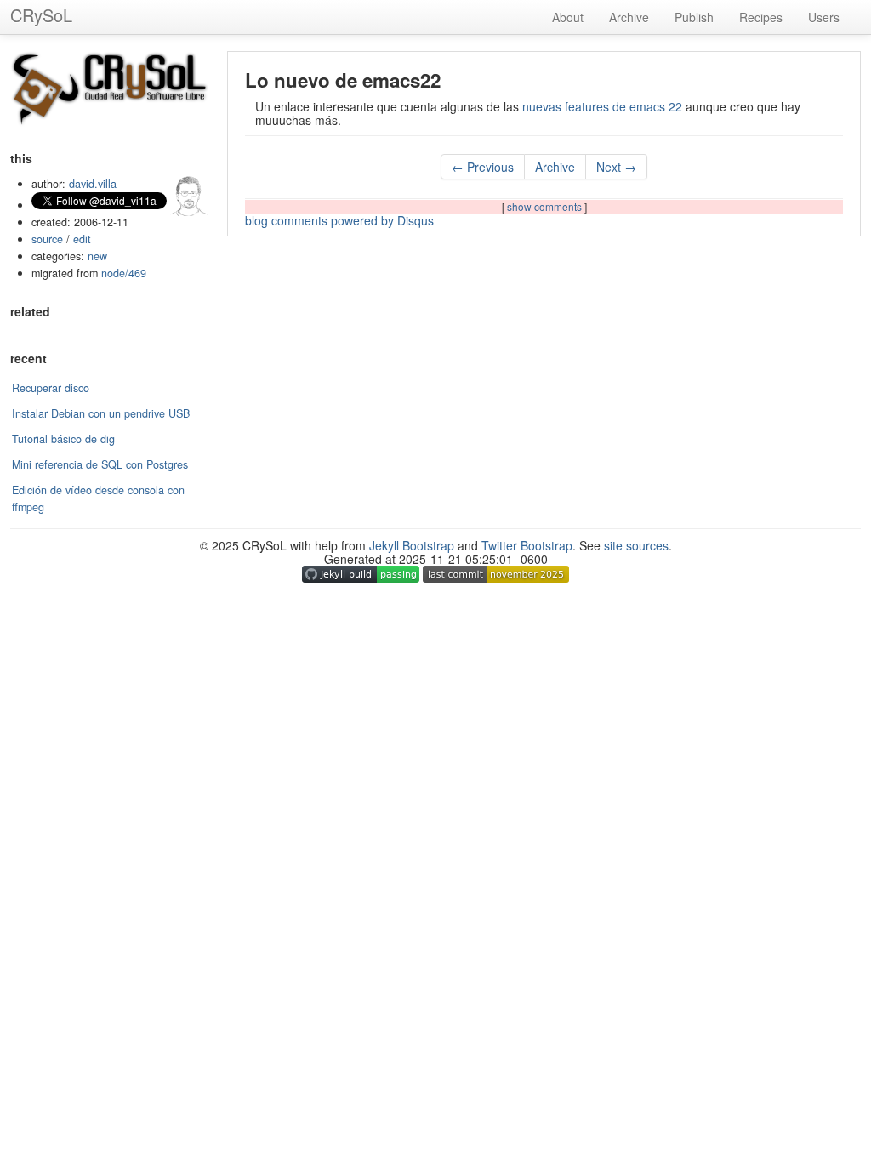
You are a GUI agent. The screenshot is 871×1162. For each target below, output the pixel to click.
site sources (636, 545)
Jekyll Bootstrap (411, 545)
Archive (629, 17)
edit (82, 239)
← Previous (483, 166)
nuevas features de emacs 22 (602, 106)
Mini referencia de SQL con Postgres (100, 464)
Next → (616, 166)
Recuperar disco (50, 388)
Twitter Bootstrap (526, 545)
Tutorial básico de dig (63, 439)
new (97, 256)
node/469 (123, 273)
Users (824, 17)
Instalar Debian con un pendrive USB (101, 413)
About (568, 17)
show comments (545, 206)
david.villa (93, 183)
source (47, 239)
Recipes (761, 17)
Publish (694, 17)
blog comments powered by (339, 220)
